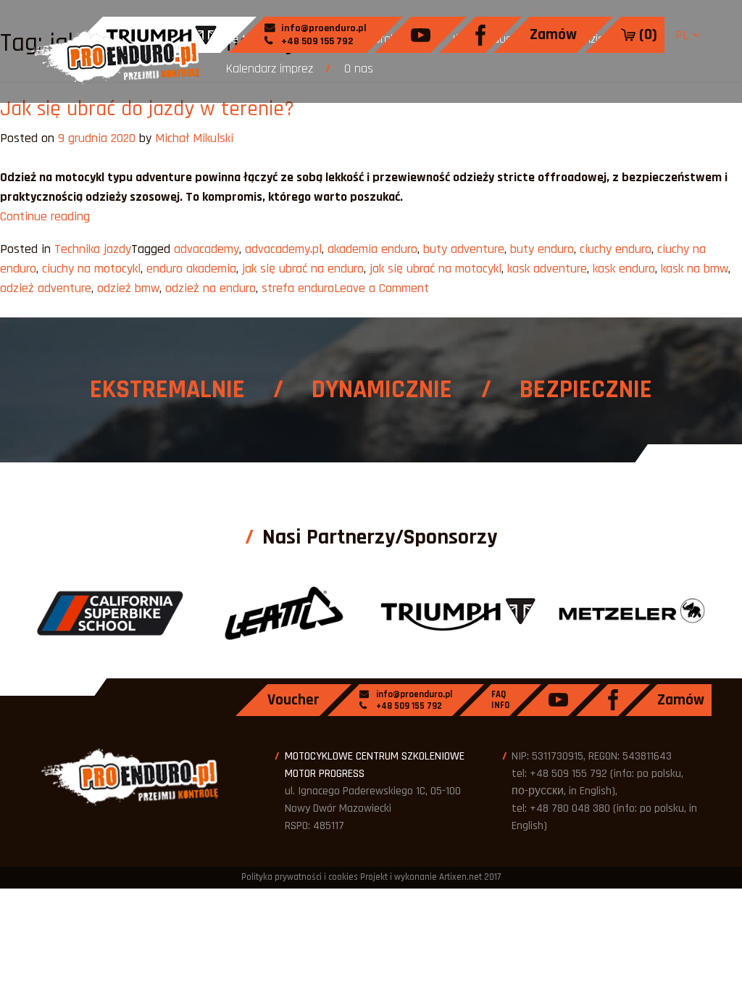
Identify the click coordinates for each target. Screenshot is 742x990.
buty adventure (463, 249)
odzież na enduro (210, 288)
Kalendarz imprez (269, 68)
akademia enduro (372, 249)
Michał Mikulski (194, 138)
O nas (358, 68)
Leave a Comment (381, 288)
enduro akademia (191, 268)
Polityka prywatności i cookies (299, 877)
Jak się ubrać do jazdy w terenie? (147, 108)
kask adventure (547, 268)
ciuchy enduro (615, 249)
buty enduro (542, 249)
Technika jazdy (92, 249)
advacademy (206, 249)
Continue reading (45, 216)
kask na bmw (694, 268)
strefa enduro (298, 288)
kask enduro (624, 268)
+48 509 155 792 (316, 41)
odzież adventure (45, 288)
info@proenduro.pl (323, 28)
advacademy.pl (283, 249)
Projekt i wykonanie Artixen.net (421, 877)
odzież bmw (128, 288)
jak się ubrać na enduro (303, 268)
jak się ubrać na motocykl (435, 268)
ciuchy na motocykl (91, 268)
